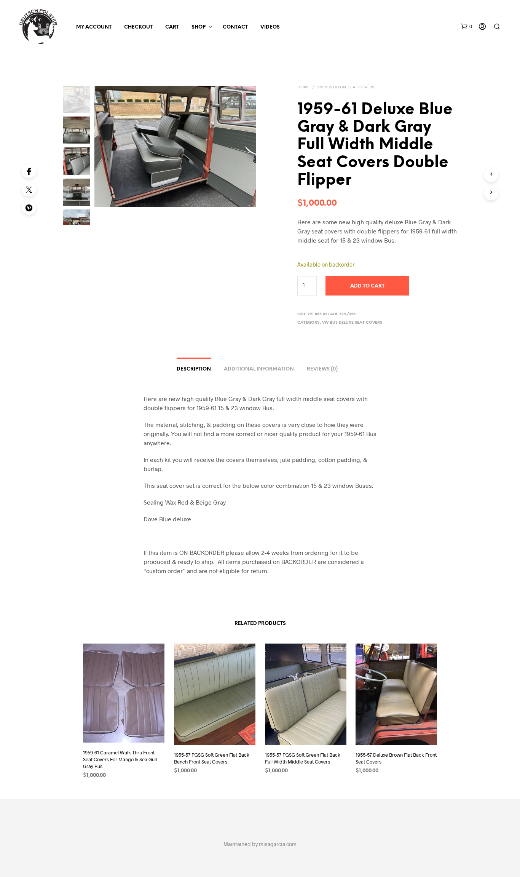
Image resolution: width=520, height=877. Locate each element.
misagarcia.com (278, 844)
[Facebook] (29, 171)
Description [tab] (194, 369)
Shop (198, 27)
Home (303, 87)
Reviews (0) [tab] (322, 369)
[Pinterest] (29, 207)
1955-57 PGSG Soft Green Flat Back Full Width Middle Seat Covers (302, 758)
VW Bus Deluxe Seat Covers (345, 87)
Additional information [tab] (259, 369)
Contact (235, 27)
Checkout (138, 27)
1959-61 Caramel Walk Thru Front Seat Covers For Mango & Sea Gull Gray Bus (120, 759)
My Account (94, 27)
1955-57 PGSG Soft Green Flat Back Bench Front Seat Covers (211, 758)
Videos (270, 27)
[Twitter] (29, 189)
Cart (172, 27)
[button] (466, 26)
